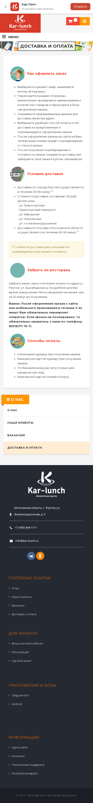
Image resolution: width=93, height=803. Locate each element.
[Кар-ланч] (20, 22)
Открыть (80, 6)
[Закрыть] (6, 7)
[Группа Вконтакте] (31, 556)
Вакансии (16, 435)
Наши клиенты (20, 422)
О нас (12, 410)
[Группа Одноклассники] (40, 556)
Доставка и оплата (24, 447)
